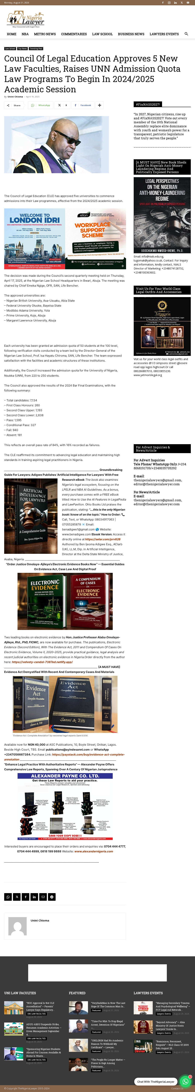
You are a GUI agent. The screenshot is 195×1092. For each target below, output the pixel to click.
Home (11, 34)
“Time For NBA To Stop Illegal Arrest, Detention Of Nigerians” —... (108, 1025)
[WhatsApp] (8, 897)
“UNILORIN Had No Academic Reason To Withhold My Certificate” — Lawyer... (107, 1044)
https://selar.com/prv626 (103, 539)
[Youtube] (188, 2)
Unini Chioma (15, 96)
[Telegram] (52, 897)
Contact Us (177, 1088)
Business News (131, 34)
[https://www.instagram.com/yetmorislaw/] (162, 326)
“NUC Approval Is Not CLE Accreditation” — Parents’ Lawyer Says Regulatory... (40, 1006)
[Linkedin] (175, 2)
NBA (25, 34)
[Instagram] (169, 2)
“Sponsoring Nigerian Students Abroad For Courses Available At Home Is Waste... (43, 1052)
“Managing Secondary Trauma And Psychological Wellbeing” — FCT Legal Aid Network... (173, 1006)
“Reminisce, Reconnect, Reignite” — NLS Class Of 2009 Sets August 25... (172, 1045)
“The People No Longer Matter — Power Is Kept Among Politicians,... (108, 1063)
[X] (182, 2)
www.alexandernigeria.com (93, 851)
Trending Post (36, 48)
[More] (100, 105)
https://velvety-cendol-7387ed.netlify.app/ (42, 662)
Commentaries (74, 34)
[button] (186, 34)
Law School (102, 34)
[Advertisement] (121, 19)
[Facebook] (163, 2)
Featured (96, 1010)
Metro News (45, 34)
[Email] (43, 897)
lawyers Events (164, 34)
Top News (22, 48)
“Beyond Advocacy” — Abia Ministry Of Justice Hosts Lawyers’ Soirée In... (170, 1026)
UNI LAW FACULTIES (36, 1013)
